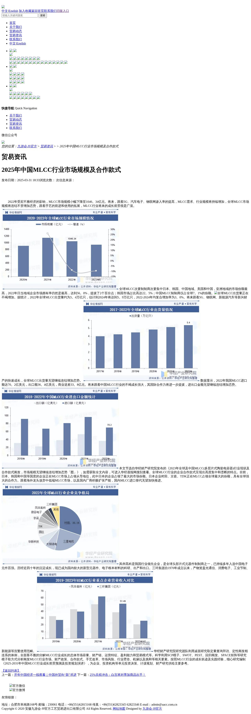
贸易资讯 (15, 35)
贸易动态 (15, 31)
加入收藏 (25, 11)
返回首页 (37, 11)
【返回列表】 (11, 670)
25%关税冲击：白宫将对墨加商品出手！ (118, 674)
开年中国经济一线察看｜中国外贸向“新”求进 (45, 674)
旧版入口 (62, 11)
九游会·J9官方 (27, 146)
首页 (12, 22)
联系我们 (50, 11)
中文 (5, 11)
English (13, 11)
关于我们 (15, 27)
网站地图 (119, 708)
